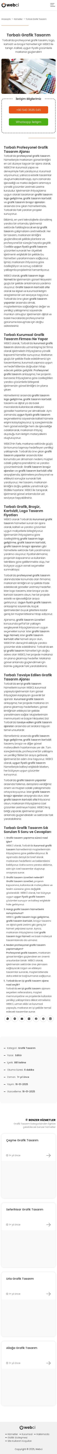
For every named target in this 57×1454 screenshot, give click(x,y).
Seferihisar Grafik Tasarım (24, 1209)
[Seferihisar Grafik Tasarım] (48, 1224)
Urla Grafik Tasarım (20, 1279)
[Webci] (10, 5)
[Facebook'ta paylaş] (36, 1019)
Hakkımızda (42, 1434)
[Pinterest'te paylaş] (43, 1019)
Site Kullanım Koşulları (20, 1441)
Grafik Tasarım (26, 1048)
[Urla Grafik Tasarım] (48, 1293)
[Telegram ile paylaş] (15, 1019)
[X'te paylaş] (29, 1019)
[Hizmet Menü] (53, 5)
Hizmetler (13, 1434)
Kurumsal (27, 1434)
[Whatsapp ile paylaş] (7, 1019)
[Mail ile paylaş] (22, 1019)
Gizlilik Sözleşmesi (17, 1437)
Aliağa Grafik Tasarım (21, 1348)
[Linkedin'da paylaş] (50, 1019)
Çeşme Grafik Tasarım (22, 1140)
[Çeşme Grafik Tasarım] (48, 1155)
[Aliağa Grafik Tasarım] (48, 1363)
